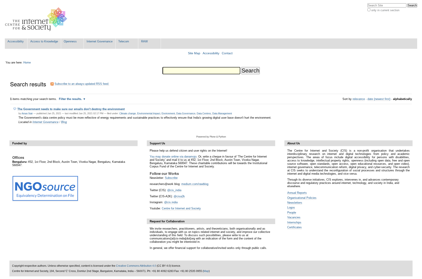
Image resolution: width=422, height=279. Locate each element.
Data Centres (204, 113)
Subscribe (171, 177)
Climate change (127, 113)
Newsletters (294, 202)
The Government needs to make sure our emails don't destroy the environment (71, 109)
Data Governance (185, 113)
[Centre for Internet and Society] (37, 19)
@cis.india (171, 202)
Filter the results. (71, 99)
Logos (291, 207)
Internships (294, 222)
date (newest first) (378, 99)
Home (27, 62)
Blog (64, 122)
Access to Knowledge (44, 41)
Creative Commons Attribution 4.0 (136, 265)
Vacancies (293, 217)
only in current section (385, 10)
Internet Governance (100, 41)
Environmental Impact (148, 113)
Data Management (222, 113)
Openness (70, 41)
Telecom (123, 41)
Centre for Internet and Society (181, 208)
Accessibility (15, 41)
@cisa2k (179, 196)
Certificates (294, 227)
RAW (144, 41)
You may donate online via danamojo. (173, 156)
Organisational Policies (301, 197)
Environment (168, 113)
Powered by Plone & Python (211, 136)
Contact (227, 53)
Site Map (194, 53)
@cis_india (174, 190)
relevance (359, 99)
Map (206, 271)
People (291, 212)
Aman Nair (27, 113)
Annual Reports (297, 192)
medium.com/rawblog (194, 184)
